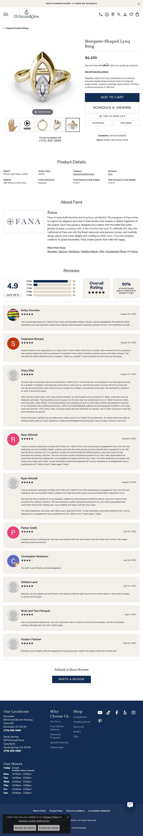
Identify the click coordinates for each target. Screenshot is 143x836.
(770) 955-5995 (50, 141)
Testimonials (56, 747)
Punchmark (79, 828)
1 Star (29, 295)
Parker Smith (29, 528)
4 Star (29, 285)
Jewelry (77, 732)
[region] (42, 77)
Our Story (55, 722)
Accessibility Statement (99, 811)
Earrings (63, 251)
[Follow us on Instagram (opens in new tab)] (133, 712)
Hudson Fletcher (31, 639)
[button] (119, 14)
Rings (135, 251)
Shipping (98, 123)
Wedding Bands (89, 251)
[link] (101, 14)
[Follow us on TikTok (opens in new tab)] (108, 712)
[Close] (139, 4)
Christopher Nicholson (34, 556)
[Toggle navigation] (6, 14)
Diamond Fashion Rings (17, 28)
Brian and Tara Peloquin (35, 611)
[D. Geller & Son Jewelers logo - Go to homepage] (26, 14)
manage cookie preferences (33, 820)
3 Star (29, 288)
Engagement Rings (116, 251)
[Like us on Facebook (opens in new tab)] (116, 712)
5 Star (29, 281)
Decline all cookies (25, 827)
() (74, 281)
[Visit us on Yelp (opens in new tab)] (125, 712)
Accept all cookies (49, 827)
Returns (126, 123)
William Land (29, 582)
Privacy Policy (56, 811)
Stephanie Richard (32, 339)
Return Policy (39, 811)
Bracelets (52, 251)
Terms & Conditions (75, 811)
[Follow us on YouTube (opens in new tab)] (99, 712)
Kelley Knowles (30, 310)
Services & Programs (55, 736)
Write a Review (71, 679)
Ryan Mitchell (29, 435)
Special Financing (59, 743)
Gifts (101, 251)
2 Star (29, 292)
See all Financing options (96, 72)
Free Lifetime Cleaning (57, 728)
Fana (110, 174)
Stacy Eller (27, 370)
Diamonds (78, 727)
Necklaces (74, 251)
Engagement (80, 717)
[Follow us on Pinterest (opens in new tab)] (99, 721)
